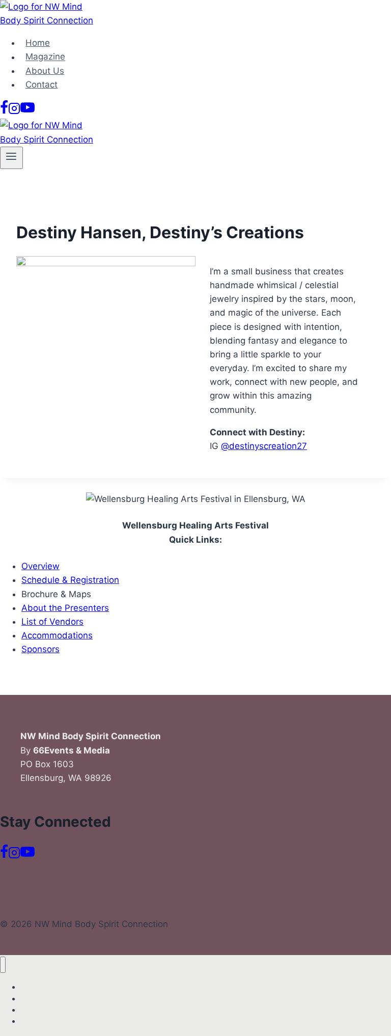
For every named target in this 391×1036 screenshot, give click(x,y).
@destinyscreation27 (264, 446)
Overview (40, 566)
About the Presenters (65, 608)
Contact (41, 84)
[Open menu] (11, 158)
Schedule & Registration (70, 580)
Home (37, 43)
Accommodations (57, 635)
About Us (44, 71)
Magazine (45, 57)
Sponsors (40, 649)
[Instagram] (14, 111)
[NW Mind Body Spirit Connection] (51, 20)
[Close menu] (3, 965)
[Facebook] (4, 111)
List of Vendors (52, 622)
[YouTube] (27, 111)
